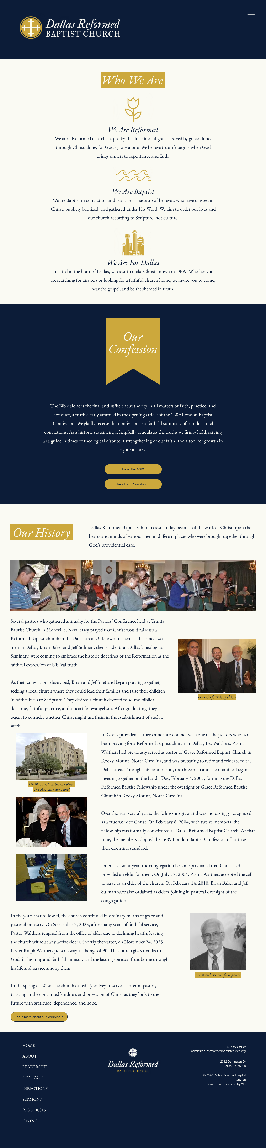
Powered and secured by (226, 1084)
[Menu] (251, 14)
